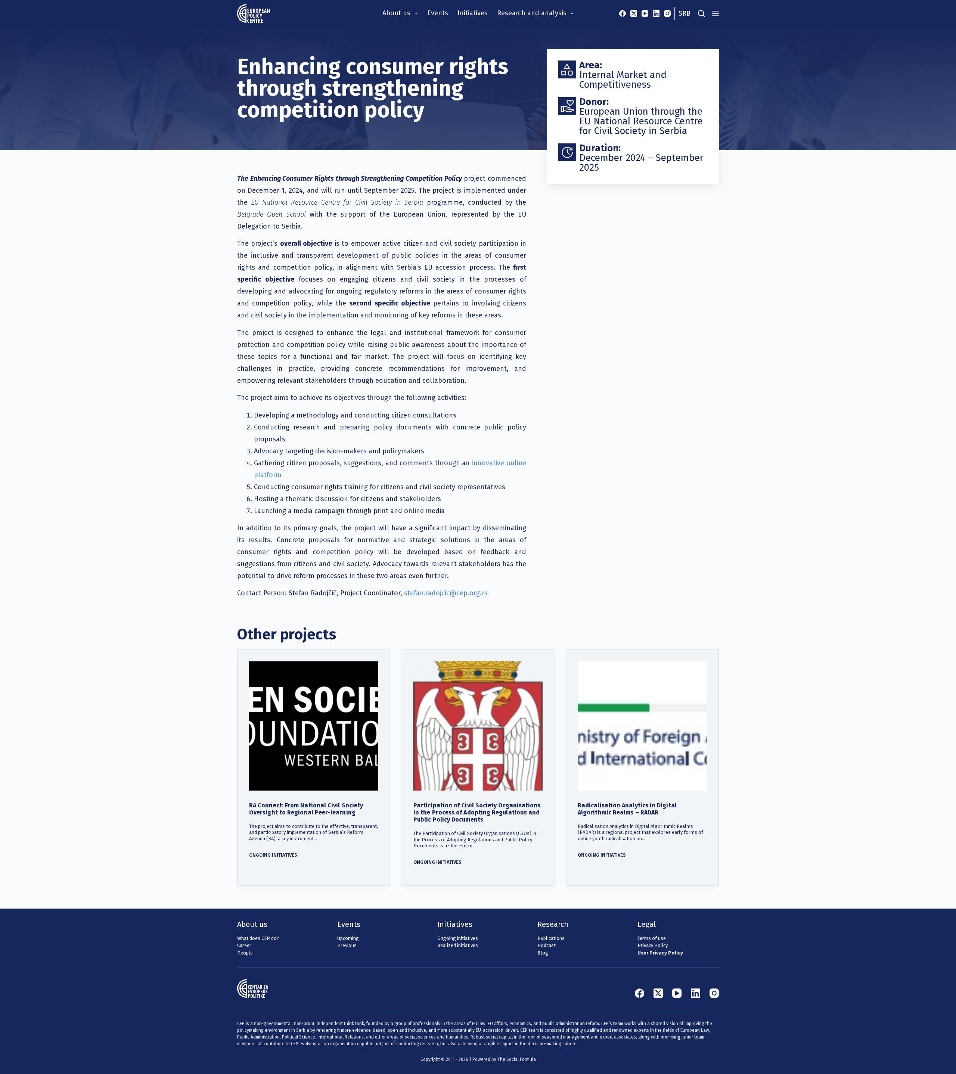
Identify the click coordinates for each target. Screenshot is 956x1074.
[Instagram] (667, 13)
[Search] (701, 13)
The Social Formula (516, 1059)
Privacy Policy (652, 945)
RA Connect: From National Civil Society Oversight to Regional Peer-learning (306, 809)
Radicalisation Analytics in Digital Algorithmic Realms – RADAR (627, 809)
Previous (347, 945)
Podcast (546, 945)
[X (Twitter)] (633, 13)
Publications (551, 938)
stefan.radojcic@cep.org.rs (446, 593)
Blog (542, 953)
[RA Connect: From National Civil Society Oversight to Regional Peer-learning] (313, 726)
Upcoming (348, 938)
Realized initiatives (457, 945)
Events (437, 13)
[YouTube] (645, 13)
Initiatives (472, 13)
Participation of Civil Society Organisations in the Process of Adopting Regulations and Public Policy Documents (477, 812)
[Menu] (715, 13)
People (245, 953)
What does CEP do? (258, 938)
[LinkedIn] (656, 13)
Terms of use (651, 938)
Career (244, 945)
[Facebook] (622, 13)
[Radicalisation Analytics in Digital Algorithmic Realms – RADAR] (642, 726)
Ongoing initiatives (273, 855)
